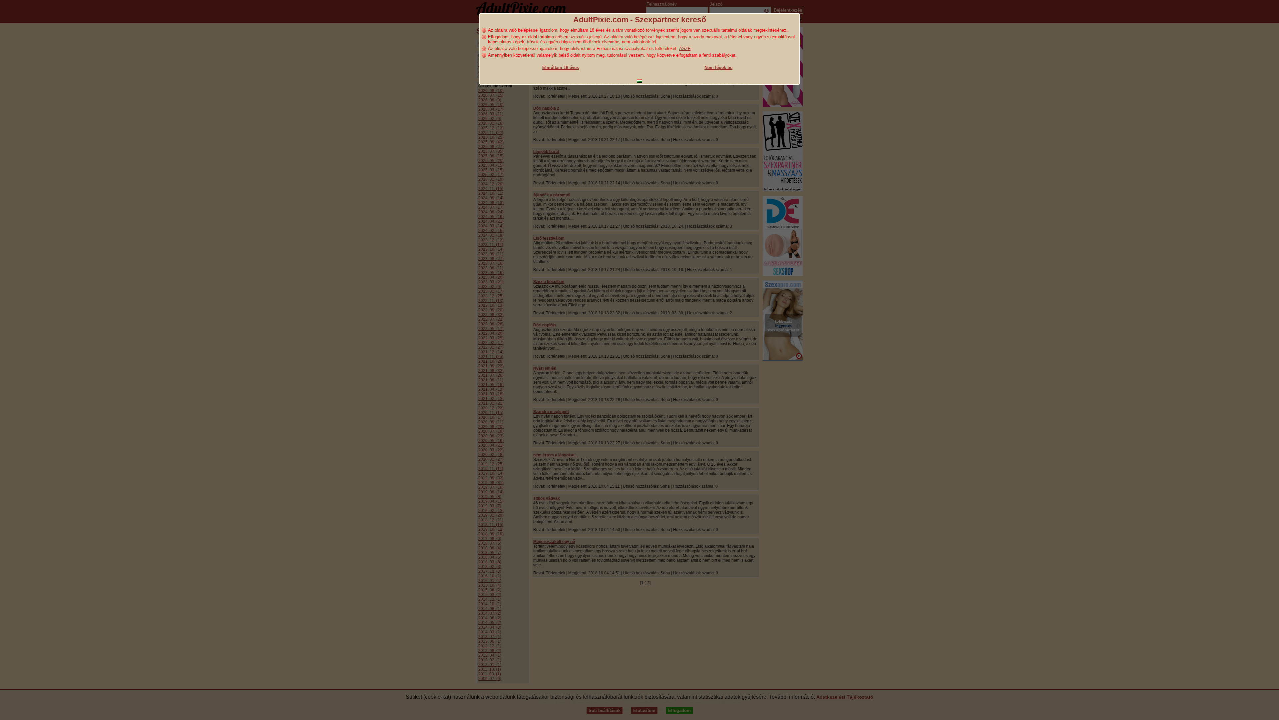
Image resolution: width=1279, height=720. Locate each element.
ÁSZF (684, 48)
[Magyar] (639, 81)
